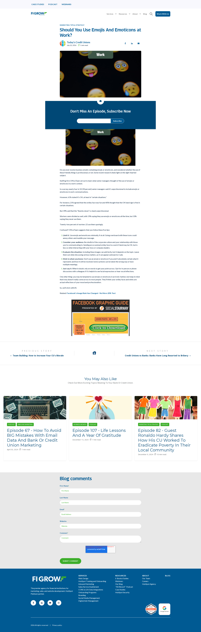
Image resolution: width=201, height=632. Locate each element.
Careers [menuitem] (145, 581)
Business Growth (80, 424)
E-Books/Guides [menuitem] (122, 578)
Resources (123, 14)
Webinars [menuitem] (119, 581)
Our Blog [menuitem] (119, 584)
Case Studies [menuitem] (120, 589)
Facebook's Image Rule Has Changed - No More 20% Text (91, 293)
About (135, 14)
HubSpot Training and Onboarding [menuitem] (92, 581)
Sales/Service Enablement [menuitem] (88, 587)
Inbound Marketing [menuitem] (86, 584)
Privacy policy (57, 625)
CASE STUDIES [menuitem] (37, 4)
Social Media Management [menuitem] (89, 598)
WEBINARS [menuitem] (66, 4)
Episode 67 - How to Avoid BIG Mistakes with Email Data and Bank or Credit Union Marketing (34, 438)
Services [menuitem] (82, 575)
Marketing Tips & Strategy (72, 25)
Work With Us (163, 14)
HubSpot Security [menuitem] (122, 592)
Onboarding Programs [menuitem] (87, 592)
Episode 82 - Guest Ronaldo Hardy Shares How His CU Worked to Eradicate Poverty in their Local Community (164, 440)
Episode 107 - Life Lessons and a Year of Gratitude (99, 433)
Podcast (11, 424)
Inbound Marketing (25, 424)
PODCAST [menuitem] (52, 4)
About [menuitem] (145, 575)
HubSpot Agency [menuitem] (149, 584)
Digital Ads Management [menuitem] (88, 601)
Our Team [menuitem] (146, 578)
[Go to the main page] (39, 14)
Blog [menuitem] (167, 575)
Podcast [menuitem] (124, 587)
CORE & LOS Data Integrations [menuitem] (90, 589)
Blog (145, 14)
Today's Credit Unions (78, 42)
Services (110, 14)
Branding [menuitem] (82, 595)
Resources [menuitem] (120, 575)
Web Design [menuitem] (83, 578)
